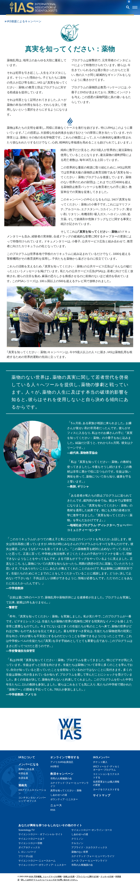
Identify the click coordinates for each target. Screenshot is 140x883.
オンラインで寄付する (64, 757)
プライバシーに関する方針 (87, 876)
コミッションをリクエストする (106, 776)
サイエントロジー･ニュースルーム (36, 860)
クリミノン (77, 838)
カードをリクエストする (106, 789)
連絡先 (22, 785)
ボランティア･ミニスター (64, 799)
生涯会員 (23, 778)
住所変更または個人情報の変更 (106, 783)
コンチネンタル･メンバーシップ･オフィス (32, 799)
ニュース (56, 805)
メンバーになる (28, 764)
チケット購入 (100, 762)
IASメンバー (101, 757)
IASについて (26, 757)
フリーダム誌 (25, 856)
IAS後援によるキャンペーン (24, 21)
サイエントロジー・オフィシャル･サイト (40, 834)
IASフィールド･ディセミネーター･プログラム (106, 768)
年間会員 (23, 773)
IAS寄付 (54, 766)
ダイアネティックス (29, 847)
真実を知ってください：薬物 (65, 790)
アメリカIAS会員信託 (61, 762)
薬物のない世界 (79, 851)
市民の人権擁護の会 (61, 778)
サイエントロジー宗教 (30, 843)
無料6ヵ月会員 (26, 769)
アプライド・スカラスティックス (89, 847)
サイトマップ (101, 795)
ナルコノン (77, 843)
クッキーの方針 (107, 876)
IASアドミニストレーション (32, 792)
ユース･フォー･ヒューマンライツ (89, 860)
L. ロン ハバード (27, 851)
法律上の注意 (69, 876)
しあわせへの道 (58, 794)
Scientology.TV (26, 830)
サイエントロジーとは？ (31, 838)
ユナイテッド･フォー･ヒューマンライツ (69, 784)
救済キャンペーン (62, 773)
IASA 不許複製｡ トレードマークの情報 (45, 876)
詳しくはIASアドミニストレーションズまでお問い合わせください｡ (49, 880)
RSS (52, 810)
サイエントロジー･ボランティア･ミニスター (42, 864)
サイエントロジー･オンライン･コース (91, 830)
